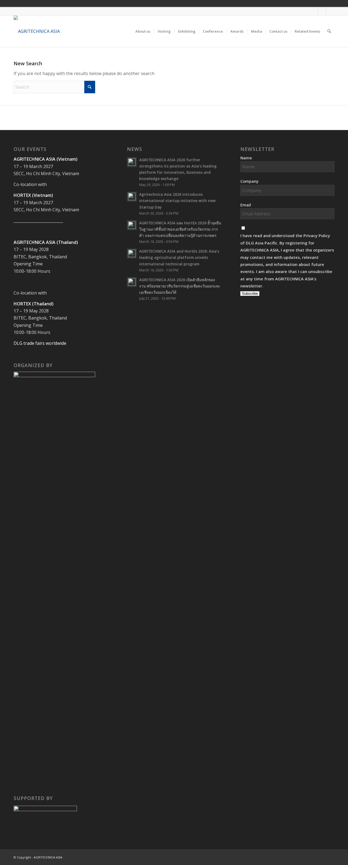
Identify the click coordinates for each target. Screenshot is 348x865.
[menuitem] (143, 31)
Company (249, 181)
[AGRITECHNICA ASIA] (37, 31)
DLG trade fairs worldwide (40, 343)
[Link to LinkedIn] (330, 11)
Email (245, 204)
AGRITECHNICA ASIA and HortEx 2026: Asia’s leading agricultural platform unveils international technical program (179, 257)
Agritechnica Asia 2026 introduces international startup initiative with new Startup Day (177, 200)
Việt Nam (301, 3)
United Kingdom (293, 3)
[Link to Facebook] (314, 11)
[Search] (329, 31)
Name (246, 157)
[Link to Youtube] (322, 11)
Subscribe (250, 294)
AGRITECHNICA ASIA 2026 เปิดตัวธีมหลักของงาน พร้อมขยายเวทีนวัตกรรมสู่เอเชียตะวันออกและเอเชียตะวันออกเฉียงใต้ (179, 286)
